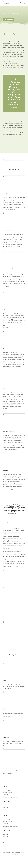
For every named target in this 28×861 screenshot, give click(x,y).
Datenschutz (5, 807)
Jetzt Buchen (9, 19)
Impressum (5, 805)
